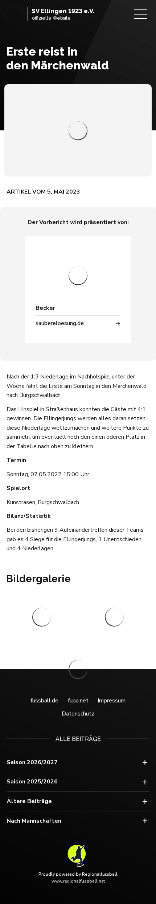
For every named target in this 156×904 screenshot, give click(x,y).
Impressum (112, 701)
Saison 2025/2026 (32, 782)
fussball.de (44, 701)
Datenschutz (78, 714)
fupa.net (78, 701)
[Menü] (141, 14)
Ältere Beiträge (29, 801)
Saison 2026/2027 (32, 762)
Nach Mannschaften (34, 821)
